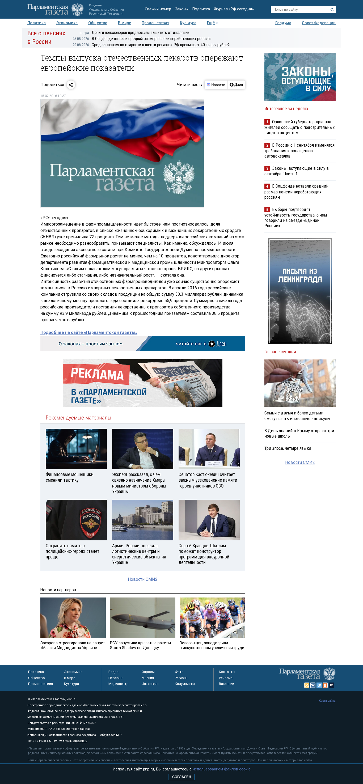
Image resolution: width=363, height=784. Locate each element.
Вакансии (226, 684)
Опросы (148, 672)
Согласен (181, 777)
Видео (113, 672)
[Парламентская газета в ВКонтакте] (313, 685)
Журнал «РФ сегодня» (234, 9)
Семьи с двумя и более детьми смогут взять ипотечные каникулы (297, 415)
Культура (188, 23)
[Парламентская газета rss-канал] (307, 685)
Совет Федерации (319, 23)
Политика (36, 23)
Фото (179, 672)
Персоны (115, 678)
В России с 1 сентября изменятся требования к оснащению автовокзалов (299, 150)
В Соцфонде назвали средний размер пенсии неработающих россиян (142, 38)
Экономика (67, 23)
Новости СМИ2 (143, 579)
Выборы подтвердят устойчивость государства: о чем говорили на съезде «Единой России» (295, 217)
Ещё (211, 23)
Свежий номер (158, 9)
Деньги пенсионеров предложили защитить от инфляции (134, 32)
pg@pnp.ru (80, 741)
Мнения (148, 678)
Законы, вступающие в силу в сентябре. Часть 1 (296, 171)
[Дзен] (236, 84)
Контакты (227, 672)
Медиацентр (118, 684)
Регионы (181, 678)
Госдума (283, 23)
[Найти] (332, 9)
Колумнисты (185, 684)
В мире (124, 23)
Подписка (201, 9)
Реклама (226, 678)
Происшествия (155, 23)
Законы (181, 9)
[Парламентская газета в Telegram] (319, 685)
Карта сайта (327, 700)
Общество (97, 23)
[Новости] (216, 84)
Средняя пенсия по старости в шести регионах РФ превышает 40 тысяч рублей (151, 44)
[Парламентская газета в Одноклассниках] (325, 685)
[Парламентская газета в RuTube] (331, 685)
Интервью (150, 684)
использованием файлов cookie (222, 769)
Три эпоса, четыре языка (287, 448)
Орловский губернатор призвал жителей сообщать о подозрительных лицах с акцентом (299, 127)
